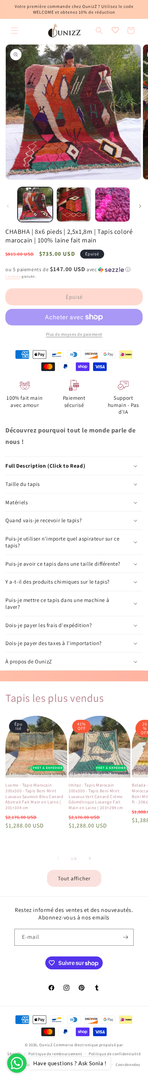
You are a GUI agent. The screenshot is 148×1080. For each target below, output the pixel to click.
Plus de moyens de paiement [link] (74, 334)
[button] (14, 30)
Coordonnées (128, 1064)
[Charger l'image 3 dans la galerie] (112, 204)
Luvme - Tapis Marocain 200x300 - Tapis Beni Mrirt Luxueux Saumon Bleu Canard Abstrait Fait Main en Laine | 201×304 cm (34, 796)
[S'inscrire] (125, 937)
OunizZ (45, 1044)
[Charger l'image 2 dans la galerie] (74, 204)
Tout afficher (74, 878)
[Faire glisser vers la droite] (140, 206)
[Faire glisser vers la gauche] (8, 206)
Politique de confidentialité (115, 1053)
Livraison (12, 276)
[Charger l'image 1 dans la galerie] (35, 204)
